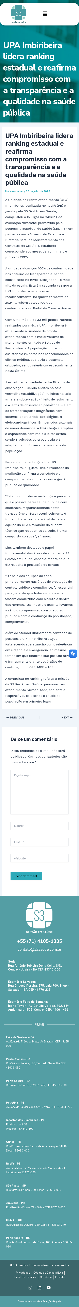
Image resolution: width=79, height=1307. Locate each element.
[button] (45, 14)
